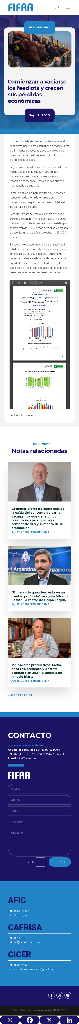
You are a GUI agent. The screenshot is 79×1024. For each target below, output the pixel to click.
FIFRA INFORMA (39, 27)
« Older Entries (20, 695)
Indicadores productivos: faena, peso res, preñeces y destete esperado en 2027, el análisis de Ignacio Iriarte (36, 670)
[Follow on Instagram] (67, 995)
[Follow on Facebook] (51, 995)
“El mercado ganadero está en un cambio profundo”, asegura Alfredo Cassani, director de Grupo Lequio (39, 596)
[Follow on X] (59, 995)
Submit (59, 862)
